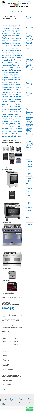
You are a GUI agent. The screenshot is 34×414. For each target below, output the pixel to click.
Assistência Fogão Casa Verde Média (29, 199)
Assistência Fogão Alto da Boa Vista (29, 165)
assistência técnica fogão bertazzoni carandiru (12, 35)
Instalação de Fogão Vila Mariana (29, 142)
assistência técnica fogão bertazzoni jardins (16, 72)
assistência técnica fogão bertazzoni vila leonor (9, 113)
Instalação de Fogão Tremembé (29, 124)
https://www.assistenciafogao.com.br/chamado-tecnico (9, 356)
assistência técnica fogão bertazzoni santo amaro (12, 92)
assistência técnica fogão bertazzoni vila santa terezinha (8, 131)
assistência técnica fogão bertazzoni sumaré (12, 94)
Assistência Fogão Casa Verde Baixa (29, 197)
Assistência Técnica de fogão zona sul (8, 309)
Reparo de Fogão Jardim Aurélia (29, 42)
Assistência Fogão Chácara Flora (29, 209)
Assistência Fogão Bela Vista (29, 173)
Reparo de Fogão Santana (29, 25)
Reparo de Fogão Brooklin (29, 68)
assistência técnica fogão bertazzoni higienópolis (15, 49)
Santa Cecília (29, 400)
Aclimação (11, 396)
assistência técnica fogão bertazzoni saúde (7, 93)
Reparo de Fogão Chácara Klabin (29, 47)
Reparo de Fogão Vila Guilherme (29, 19)
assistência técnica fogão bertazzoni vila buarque (8, 102)
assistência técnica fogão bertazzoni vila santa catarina (14, 130)
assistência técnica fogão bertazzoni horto (7, 50)
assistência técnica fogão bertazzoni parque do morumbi (8, 82)
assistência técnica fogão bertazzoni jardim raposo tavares (9, 70)
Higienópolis (20, 399)
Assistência (3, 24)
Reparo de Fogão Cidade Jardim (29, 26)
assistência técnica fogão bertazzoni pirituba (15, 87)
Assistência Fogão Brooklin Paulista (29, 183)
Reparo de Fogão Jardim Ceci (29, 88)
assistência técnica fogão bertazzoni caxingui (9, 38)
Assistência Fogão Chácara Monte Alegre (29, 215)
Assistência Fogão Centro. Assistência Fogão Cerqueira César (29, 204)
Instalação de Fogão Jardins (29, 118)
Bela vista (11, 399)
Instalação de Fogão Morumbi (29, 128)
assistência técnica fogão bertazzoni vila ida (7, 111)
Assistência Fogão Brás (28, 184)
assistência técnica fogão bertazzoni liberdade (14, 74)
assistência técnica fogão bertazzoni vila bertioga (15, 101)
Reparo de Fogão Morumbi (29, 58)
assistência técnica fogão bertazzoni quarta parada (13, 88)
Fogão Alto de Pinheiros (28, 226)
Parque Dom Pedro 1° (30, 396)
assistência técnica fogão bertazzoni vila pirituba (8, 126)
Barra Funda (11, 398)
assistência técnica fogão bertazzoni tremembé (12, 96)
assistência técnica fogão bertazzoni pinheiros (12, 86)
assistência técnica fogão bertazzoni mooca (13, 76)
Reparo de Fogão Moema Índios (29, 61)
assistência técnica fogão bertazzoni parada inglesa (11, 79)
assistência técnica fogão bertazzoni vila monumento (14, 119)
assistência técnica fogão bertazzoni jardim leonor (14, 65)
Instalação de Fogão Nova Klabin (29, 109)
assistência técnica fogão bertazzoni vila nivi (13, 120)
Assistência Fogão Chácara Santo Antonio (29, 217)
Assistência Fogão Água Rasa (29, 224)
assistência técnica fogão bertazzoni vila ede (7, 106)
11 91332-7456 (14, 11)
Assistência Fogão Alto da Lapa (29, 166)
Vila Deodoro (29, 402)
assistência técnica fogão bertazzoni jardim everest (12, 62)
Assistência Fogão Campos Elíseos (29, 190)
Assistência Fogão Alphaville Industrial (29, 163)
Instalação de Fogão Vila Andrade (29, 135)
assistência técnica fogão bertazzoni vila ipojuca (10, 112)
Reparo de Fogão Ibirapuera (29, 60)
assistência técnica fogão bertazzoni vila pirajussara (15, 125)
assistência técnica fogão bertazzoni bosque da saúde (10, 31)
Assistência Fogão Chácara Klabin (29, 213)
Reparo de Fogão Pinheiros (29, 64)
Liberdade (20, 400)
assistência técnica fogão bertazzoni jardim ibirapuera (8, 64)
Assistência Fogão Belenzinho (29, 174)
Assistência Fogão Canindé (29, 191)
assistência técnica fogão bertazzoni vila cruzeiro (14, 104)
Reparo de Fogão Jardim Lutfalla (29, 39)
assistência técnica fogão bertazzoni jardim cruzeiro (12, 59)
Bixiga (11, 400)
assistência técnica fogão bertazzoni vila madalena (14, 114)
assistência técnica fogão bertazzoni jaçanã (7, 54)
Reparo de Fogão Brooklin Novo (29, 67)
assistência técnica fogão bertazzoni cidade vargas (11, 45)
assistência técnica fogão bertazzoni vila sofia (7, 132)
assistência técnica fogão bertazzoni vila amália (10, 99)
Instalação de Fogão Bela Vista (29, 134)
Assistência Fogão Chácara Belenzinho (29, 207)
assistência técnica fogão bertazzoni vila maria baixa (12, 115)
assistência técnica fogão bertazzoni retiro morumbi (10, 90)
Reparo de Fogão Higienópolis (29, 59)
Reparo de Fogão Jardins (28, 70)
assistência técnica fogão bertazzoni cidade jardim (14, 43)
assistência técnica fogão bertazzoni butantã (11, 33)
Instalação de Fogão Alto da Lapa (29, 125)
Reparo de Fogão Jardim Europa (29, 106)
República (29, 399)
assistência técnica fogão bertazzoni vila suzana (10, 133)
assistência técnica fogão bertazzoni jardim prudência (15, 69)
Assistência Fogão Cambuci (29, 187)
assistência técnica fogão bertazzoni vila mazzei (7, 118)
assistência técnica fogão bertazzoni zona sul (13, 137)
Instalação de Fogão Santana (29, 131)
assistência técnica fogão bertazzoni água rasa (7, 25)
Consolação (20, 398)
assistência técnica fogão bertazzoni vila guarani (11, 108)
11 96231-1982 (20, 11)
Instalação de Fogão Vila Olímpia (29, 117)
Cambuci (11, 402)
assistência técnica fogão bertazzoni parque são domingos (14, 85)
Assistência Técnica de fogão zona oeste (8, 308)
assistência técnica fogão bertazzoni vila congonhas (8, 103)
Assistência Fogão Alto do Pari (29, 169)
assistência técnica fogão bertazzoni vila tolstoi (15, 134)
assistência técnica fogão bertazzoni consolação (15, 46)
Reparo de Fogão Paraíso (28, 38)
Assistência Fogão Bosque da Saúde (29, 178)
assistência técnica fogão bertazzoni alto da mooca (10, 27)
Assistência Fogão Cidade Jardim (29, 218)
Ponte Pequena (30, 398)
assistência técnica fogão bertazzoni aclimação (10, 24)
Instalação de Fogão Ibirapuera (29, 116)
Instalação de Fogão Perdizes (29, 121)
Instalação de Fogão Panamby (29, 130)
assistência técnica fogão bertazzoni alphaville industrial (11, 26)
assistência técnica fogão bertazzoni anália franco (15, 28)
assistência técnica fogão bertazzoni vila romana (16, 129)
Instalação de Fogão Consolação (29, 143)
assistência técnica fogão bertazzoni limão (7, 75)
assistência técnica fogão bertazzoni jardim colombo (11, 58)
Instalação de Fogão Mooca (29, 129)
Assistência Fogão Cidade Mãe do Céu (29, 220)
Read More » (3, 389)
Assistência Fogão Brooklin (29, 180)
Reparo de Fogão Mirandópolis (29, 87)
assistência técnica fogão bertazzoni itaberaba (12, 53)
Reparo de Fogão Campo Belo (29, 69)
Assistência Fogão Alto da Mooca (28, 168)
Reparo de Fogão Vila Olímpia (29, 83)
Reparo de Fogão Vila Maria (29, 20)
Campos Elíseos (21, 396)
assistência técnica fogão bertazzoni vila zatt (12, 135)
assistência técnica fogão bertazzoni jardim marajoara (15, 66)
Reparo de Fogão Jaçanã (28, 18)
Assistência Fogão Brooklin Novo (29, 181)
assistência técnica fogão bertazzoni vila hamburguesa (14, 110)
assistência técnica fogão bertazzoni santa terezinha (8, 91)
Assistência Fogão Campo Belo (29, 188)
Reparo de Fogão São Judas (29, 84)
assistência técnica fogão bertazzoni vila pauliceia (10, 123)
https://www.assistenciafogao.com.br (6, 353)
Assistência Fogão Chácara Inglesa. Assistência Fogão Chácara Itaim (29, 211)
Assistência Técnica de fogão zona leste (8, 307)
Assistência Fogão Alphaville (29, 161)
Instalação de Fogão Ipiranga (29, 141)
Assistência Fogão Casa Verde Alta (29, 195)
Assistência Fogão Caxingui (29, 202)
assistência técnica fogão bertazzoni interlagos (7, 52)
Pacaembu (20, 402)
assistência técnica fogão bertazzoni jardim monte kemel (9, 67)
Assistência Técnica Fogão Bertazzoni (10, 22)
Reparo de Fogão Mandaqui (29, 16)
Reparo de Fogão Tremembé (29, 17)
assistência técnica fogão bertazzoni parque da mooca (15, 81)
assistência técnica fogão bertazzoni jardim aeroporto (10, 55)
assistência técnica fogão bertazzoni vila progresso (11, 128)
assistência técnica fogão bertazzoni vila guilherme (15, 109)
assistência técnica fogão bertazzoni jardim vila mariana (10, 71)
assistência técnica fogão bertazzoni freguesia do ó (13, 47)
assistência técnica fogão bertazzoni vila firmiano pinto (11, 107)
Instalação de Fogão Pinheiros (29, 144)
